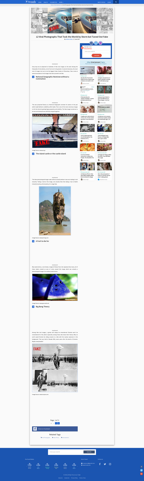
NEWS (39, 2)
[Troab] (38, 466)
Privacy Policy (74, 478)
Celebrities (53, 2)
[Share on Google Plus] (141, 473)
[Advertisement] (55, 53)
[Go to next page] (56, 423)
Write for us (101, 2)
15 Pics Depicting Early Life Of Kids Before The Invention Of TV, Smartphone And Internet (87, 138)
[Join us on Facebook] (100, 464)
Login (109, 2)
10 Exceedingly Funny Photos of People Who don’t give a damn (103, 137)
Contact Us (66, 478)
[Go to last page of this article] (58, 423)
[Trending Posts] (47, 466)
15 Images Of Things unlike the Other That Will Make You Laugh (104, 156)
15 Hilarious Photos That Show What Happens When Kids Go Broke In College (87, 175)
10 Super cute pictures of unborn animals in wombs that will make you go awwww (104, 80)
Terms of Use (82, 478)
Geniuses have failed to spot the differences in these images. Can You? (103, 98)
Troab (78, 475)
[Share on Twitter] (141, 470)
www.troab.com (87, 465)
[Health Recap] (56, 466)
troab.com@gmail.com (89, 463)
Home (52, 5)
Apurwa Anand (86, 83)
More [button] (61, 2)
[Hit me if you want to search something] (116, 2)
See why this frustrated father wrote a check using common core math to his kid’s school (87, 80)
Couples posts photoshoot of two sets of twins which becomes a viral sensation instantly (87, 119)
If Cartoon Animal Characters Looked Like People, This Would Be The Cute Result (87, 157)
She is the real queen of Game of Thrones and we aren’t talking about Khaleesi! (104, 176)
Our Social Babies (29, 459)
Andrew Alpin (69, 39)
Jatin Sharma (103, 83)
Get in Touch (84, 459)
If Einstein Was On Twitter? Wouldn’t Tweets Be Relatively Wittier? (87, 98)
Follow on (100, 459)
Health (46, 2)
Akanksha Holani (103, 179)
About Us (60, 478)
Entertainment (57, 5)
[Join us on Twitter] (105, 464)
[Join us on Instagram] (110, 464)
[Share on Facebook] (141, 466)
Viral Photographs (46, 437)
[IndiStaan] (29, 465)
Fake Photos (56, 437)
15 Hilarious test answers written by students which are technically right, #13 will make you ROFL (104, 119)
